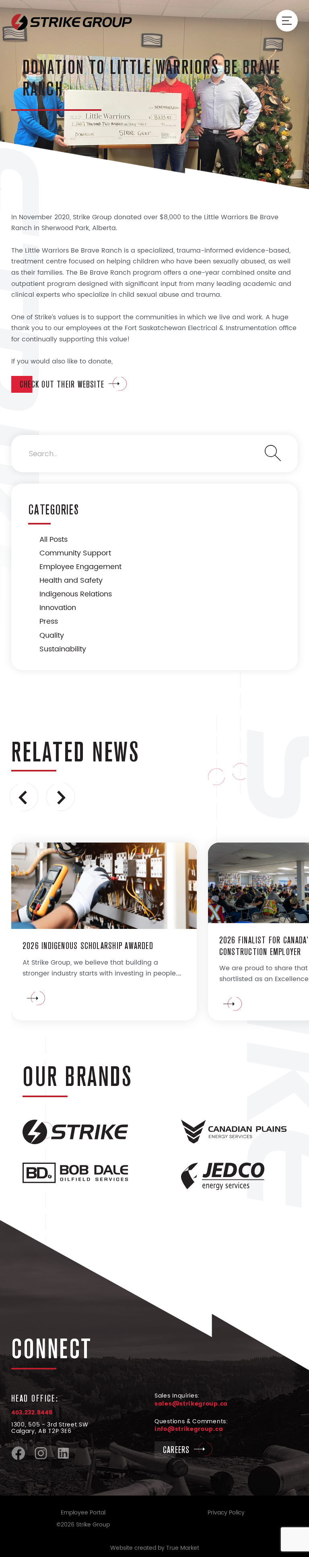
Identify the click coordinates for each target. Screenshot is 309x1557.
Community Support (75, 553)
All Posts (53, 539)
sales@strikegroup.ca (191, 1403)
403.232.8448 (31, 1412)
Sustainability (62, 649)
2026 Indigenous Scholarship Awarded (88, 945)
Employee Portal (83, 1512)
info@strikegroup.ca (188, 1429)
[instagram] (41, 1458)
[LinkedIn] (63, 1458)
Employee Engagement (80, 567)
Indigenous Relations (75, 594)
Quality (51, 635)
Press (48, 621)
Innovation (57, 608)
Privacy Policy (226, 1512)
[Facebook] (18, 1458)
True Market (182, 1548)
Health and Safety (71, 580)
